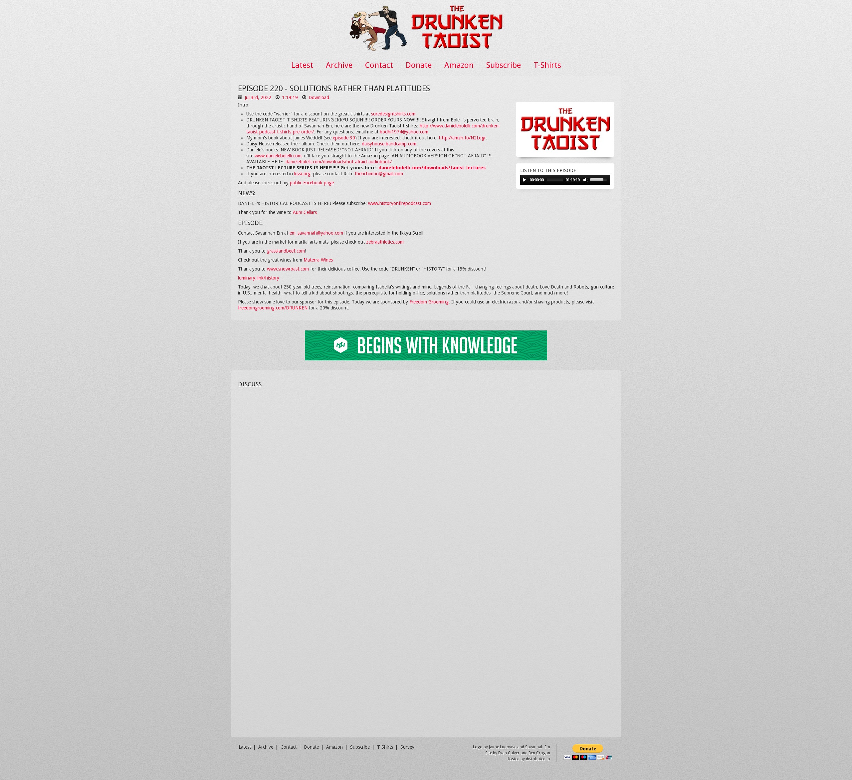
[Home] (426, 27)
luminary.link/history (258, 278)
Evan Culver (509, 753)
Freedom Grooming (429, 301)
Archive (339, 65)
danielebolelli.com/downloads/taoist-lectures (432, 167)
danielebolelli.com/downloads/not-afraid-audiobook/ (339, 161)
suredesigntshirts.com (393, 113)
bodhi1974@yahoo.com (404, 131)
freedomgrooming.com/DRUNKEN (273, 307)
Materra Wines (318, 260)
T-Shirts (547, 65)
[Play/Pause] (524, 179)
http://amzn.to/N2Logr (462, 137)
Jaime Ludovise (502, 747)
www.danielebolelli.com (278, 155)
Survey (407, 747)
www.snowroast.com (288, 269)
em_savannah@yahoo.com (316, 233)
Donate (419, 65)
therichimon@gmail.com (379, 173)
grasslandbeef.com (286, 251)
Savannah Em (537, 747)
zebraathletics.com (385, 242)
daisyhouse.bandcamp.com (389, 143)
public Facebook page (312, 182)
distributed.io (538, 759)
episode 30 (344, 137)
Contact (379, 65)
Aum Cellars (305, 212)
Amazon (459, 65)
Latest (302, 65)
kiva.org (302, 173)
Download (319, 97)
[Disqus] (426, 474)
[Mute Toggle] (585, 179)
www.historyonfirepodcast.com (399, 203)
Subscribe (503, 65)
